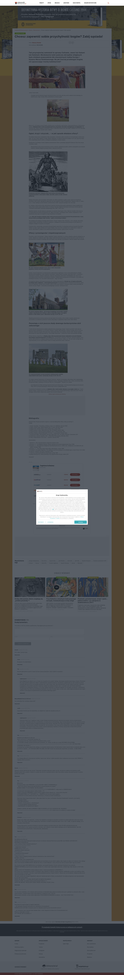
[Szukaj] (108, 3)
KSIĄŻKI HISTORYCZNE (90, 3)
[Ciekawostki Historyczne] (21, 3)
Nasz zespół (76, 3)
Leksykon (66, 3)
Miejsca (57, 3)
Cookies (58, 518)
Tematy (41, 3)
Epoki (49, 3)
